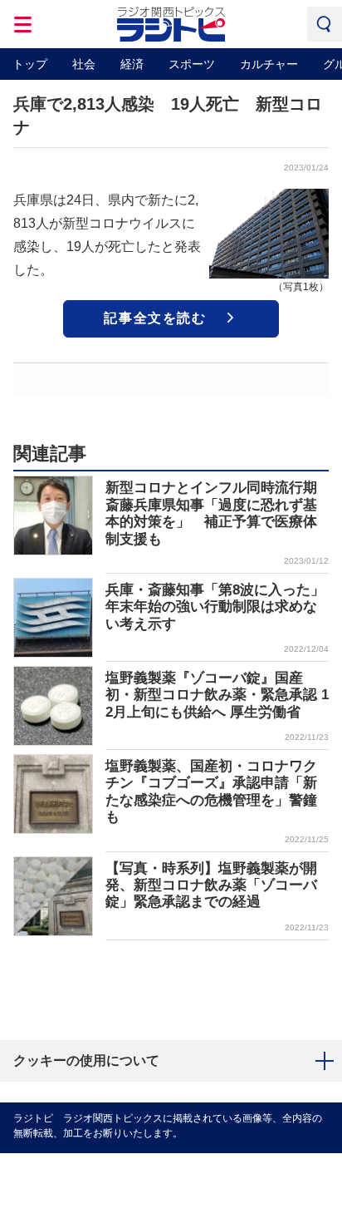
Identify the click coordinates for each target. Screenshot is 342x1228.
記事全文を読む (155, 318)
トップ (29, 64)
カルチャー (269, 64)
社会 (83, 64)
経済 (132, 64)
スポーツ (192, 64)
